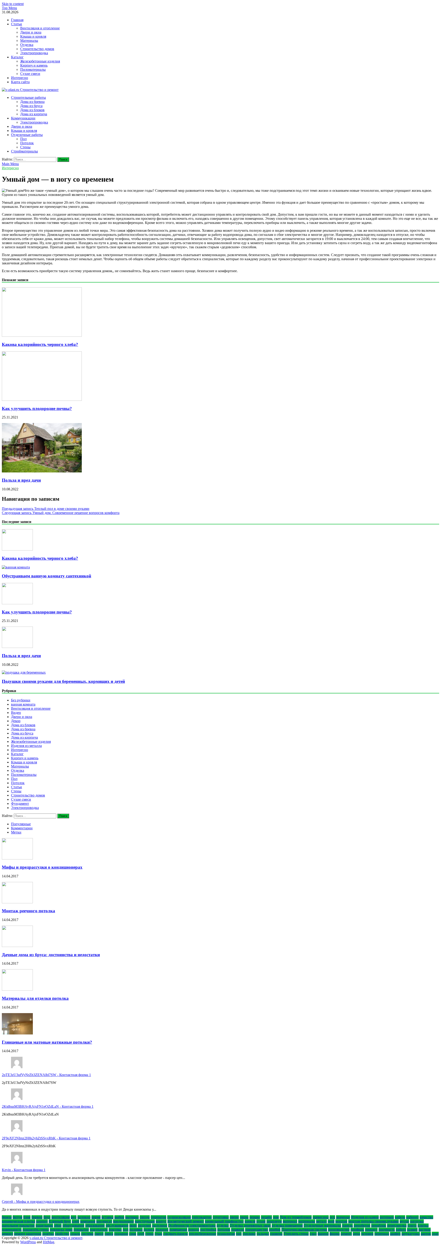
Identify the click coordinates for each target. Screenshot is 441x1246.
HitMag (48, 1242)
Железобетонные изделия (40, 61)
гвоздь (145, 1217)
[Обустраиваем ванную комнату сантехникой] (16, 567)
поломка (136, 1230)
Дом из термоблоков (296, 1217)
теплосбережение (202, 1234)
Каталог (17, 57)
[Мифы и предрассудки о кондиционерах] (17, 858)
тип (239, 1234)
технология (226, 1234)
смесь (109, 1234)
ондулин (144, 1225)
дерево (254, 1217)
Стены (25, 147)
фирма (335, 1234)
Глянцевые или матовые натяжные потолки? (47, 1042)
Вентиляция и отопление (40, 28)
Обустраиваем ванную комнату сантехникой (46, 576)
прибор (274, 1230)
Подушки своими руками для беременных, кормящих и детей (63, 681)
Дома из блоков (32, 110)
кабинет (412, 1217)
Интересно (19, 78)
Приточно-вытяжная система (304, 1230)
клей (75, 1221)
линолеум (274, 1221)
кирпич (42, 1221)
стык (158, 1234)
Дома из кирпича (33, 114)
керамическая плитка (18, 1221)
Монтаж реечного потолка (28, 910)
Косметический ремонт (185, 1221)
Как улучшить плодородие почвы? (37, 408)
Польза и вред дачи (21, 480)
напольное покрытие (18, 1225)
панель (347, 1225)
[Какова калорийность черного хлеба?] (42, 335)
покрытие (81, 1230)
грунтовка (221, 1217)
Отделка (26, 45)
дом (276, 1217)
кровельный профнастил (224, 1221)
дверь (244, 1217)
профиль (357, 1230)
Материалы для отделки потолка (35, 998)
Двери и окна (30, 32)
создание (121, 1234)
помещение (178, 1230)
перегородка (397, 1225)
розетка (48, 1234)
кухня (261, 1221)
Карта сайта (20, 82)
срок (132, 1234)
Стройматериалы (24, 151)
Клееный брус (60, 1221)
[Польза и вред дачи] (42, 471)
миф (331, 1221)
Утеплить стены (296, 1234)
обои (58, 1225)
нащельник (44, 1225)
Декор (15, 721)
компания (87, 1221)
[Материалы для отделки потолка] (17, 989)
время (96, 1217)
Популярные (21, 824)
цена (356, 1234)
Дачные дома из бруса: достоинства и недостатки (51, 954)
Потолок (27, 143)
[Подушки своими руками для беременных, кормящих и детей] (24, 672)
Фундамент (20, 803)
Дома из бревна (32, 102)
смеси (99, 1234)
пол (125, 1230)
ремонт (7, 1234)
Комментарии (22, 828)
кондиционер (123, 1221)
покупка (115, 1230)
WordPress (28, 1242)
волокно (83, 1217)
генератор (158, 1217)
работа (401, 1230)
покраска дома (61, 1230)
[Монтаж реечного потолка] (17, 902)
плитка (423, 1225)
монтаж (341, 1221)
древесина (321, 1217)
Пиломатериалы (33, 69)
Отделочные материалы (322, 1225)
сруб (140, 1234)
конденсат (104, 1221)
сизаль (75, 1234)
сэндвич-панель (175, 1234)
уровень (276, 1234)
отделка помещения (287, 1225)
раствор (424, 1230)
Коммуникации (23, 118)
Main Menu (10, 164)
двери (234, 1217)
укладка (263, 1234)
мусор (404, 1221)
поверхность (12, 1230)
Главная (17, 20)
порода (193, 1230)
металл (321, 1221)
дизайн (266, 1217)
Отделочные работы (27, 135)
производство (339, 1230)
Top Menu (9, 8)
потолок (223, 1230)
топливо (249, 1234)
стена (149, 1234)
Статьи (16, 24)
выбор (119, 1217)
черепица (381, 1234)
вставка (107, 1217)
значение (343, 1217)
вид (73, 1217)
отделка (223, 1225)
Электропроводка (34, 53)
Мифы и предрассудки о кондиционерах (42, 867)
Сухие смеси (30, 74)
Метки (16, 832)
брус (47, 1217)
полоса (149, 1230)
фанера (323, 1234)
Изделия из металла (26, 746)
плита (412, 1225)
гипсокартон (202, 1217)
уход (313, 1234)
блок (27, 1217)
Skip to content (13, 4)
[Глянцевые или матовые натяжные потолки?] (17, 1033)
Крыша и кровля (33, 36)
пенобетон (362, 1225)
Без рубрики (20, 700)
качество (426, 1217)
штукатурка (410, 1234)
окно (133, 1225)
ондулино (159, 1225)
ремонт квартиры (27, 1234)
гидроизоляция (179, 1217)
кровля (250, 1221)
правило (237, 1230)
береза (7, 1217)
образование (95, 1225)
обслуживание (117, 1225)
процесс (371, 1230)
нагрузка (417, 1221)
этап (435, 1234)
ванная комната (23, 704)
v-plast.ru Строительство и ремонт (55, 1238)
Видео (16, 713)
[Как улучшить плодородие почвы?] (42, 399)
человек (367, 1234)
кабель (400, 1217)
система (87, 1234)
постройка (208, 1230)
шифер (395, 1234)
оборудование (73, 1225)
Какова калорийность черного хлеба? (40, 344)
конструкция (145, 1221)
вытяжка (132, 1217)
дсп (332, 1217)
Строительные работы (28, 97)
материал (290, 1221)
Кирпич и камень (34, 65)
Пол (23, 139)
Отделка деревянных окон (250, 1225)
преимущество (256, 1230)
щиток (426, 1234)
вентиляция (60, 1217)
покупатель (99, 1230)
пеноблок (378, 1225)
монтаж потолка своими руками (373, 1221)
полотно (161, 1230)
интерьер (387, 1217)
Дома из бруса (31, 106)
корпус (161, 1221)
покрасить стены (36, 1230)
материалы (306, 1221)
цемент (346, 1234)
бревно (36, 1217)
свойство (62, 1234)
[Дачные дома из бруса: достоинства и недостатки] (17, 946)
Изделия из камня (365, 1217)
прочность (387, 1230)
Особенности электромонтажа (192, 1225)
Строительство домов (37, 49)
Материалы (29, 40)
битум (17, 1217)
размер (412, 1230)
